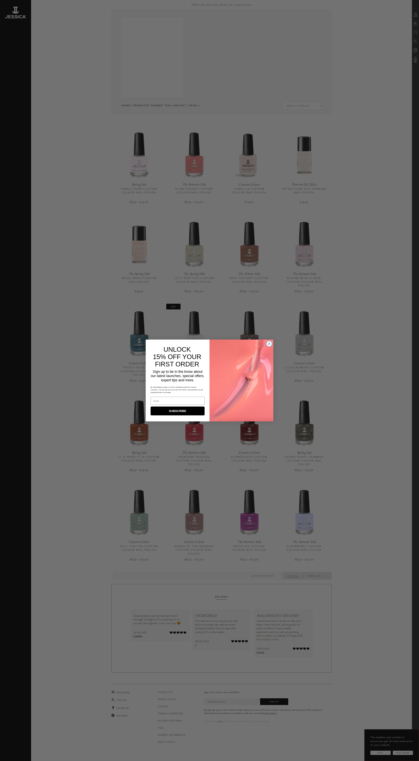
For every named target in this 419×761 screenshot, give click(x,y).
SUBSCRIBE (177, 411)
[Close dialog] (269, 344)
